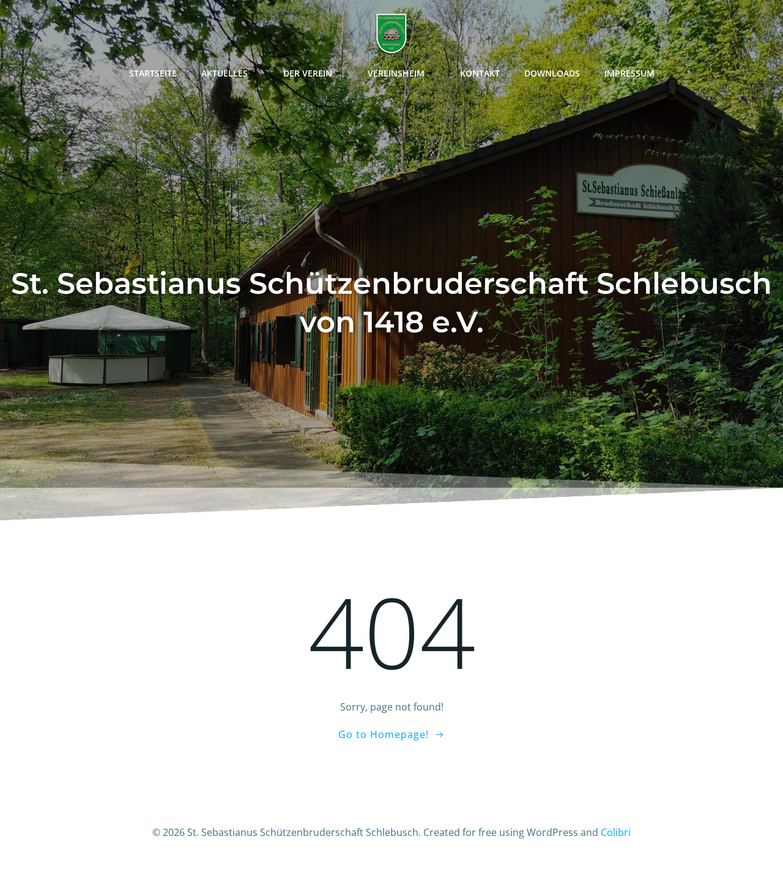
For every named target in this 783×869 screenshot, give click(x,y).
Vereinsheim (396, 73)
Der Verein (307, 73)
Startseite (153, 73)
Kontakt (480, 73)
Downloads (552, 73)
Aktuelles (224, 73)
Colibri (616, 832)
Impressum (629, 73)
